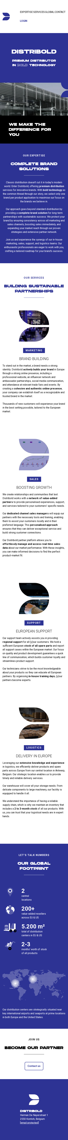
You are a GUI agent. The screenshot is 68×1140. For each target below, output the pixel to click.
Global (49, 12)
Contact (60, 12)
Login (23, 20)
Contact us (34, 1066)
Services (39, 12)
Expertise (26, 12)
